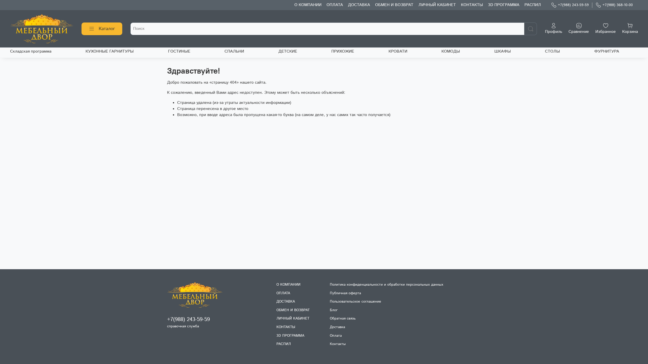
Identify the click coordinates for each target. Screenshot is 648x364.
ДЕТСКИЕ (287, 51)
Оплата (336, 335)
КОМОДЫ (450, 51)
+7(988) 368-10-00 (617, 5)
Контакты (338, 344)
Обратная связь (343, 318)
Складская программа (30, 51)
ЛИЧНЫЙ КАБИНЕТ (437, 5)
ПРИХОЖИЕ (342, 51)
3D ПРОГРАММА (503, 5)
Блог (334, 310)
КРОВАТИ (398, 51)
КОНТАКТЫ (472, 5)
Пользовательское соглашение (355, 301)
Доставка (337, 327)
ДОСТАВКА (359, 5)
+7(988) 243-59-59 (573, 5)
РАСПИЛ (532, 5)
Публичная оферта (345, 293)
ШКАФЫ (502, 51)
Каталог (107, 29)
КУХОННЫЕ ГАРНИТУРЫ (110, 51)
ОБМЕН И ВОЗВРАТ (394, 5)
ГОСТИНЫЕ (179, 51)
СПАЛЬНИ (234, 51)
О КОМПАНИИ (307, 5)
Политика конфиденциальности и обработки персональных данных (386, 284)
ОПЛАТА (335, 5)
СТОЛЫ (552, 51)
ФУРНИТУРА (606, 51)
